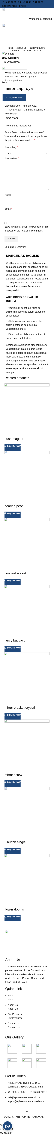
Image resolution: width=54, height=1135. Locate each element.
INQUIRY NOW (15, 98)
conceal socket (15, 573)
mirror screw (13, 775)
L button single (15, 842)
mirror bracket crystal (19, 708)
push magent (13, 439)
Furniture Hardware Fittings (26, 72)
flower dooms (14, 909)
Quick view (8, 433)
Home (8, 72)
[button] (27, 97)
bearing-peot (13, 506)
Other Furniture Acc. (26, 105)
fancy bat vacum (16, 640)
